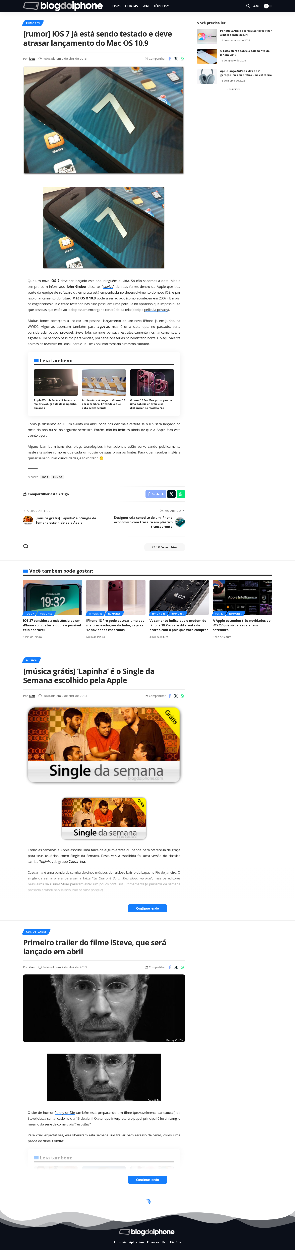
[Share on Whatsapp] (182, 58)
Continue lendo (147, 908)
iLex (32, 58)
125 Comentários (166, 547)
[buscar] (248, 6)
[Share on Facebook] (170, 58)
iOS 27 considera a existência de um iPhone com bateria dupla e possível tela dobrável (52, 625)
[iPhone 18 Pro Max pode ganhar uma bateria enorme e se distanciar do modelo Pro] (152, 382)
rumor (57, 477)
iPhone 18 (95, 613)
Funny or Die (65, 1112)
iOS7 (45, 477)
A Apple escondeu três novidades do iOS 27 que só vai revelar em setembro (242, 625)
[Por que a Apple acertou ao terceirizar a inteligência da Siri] (207, 36)
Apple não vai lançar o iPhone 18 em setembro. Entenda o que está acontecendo (103, 404)
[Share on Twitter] (176, 58)
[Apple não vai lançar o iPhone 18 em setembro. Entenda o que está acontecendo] (104, 382)
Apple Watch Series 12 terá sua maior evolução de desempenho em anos (55, 404)
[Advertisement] (234, 153)
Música (31, 660)
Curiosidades (36, 931)
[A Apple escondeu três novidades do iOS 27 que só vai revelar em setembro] (242, 597)
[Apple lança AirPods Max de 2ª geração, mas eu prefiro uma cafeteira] (207, 76)
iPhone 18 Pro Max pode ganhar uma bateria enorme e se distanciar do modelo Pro (151, 404)
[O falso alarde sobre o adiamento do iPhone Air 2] (207, 56)
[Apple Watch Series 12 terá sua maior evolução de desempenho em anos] (56, 382)
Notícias (33, 1203)
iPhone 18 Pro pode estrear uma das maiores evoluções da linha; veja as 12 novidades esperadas (115, 625)
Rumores (33, 23)
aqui (60, 424)
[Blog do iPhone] (64, 6)
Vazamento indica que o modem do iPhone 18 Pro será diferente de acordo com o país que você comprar (179, 625)
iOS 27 (30, 613)
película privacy (156, 309)
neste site (35, 452)
